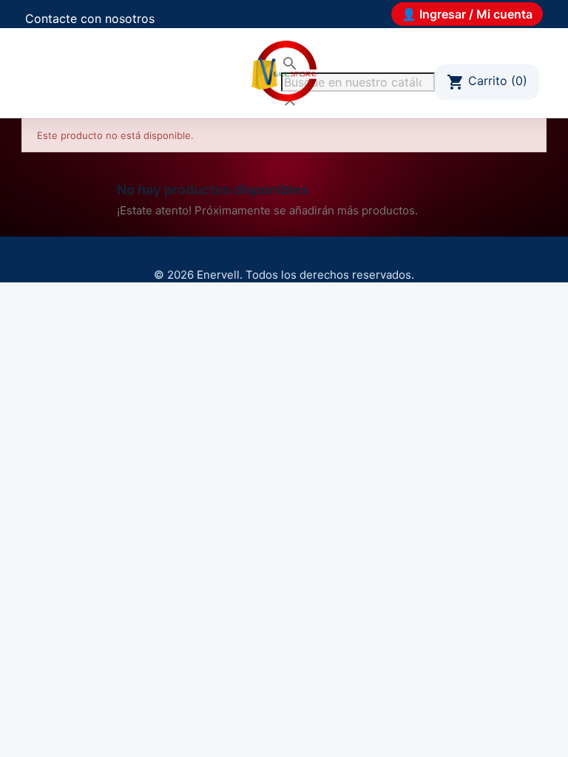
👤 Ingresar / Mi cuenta (467, 14)
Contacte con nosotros (90, 18)
